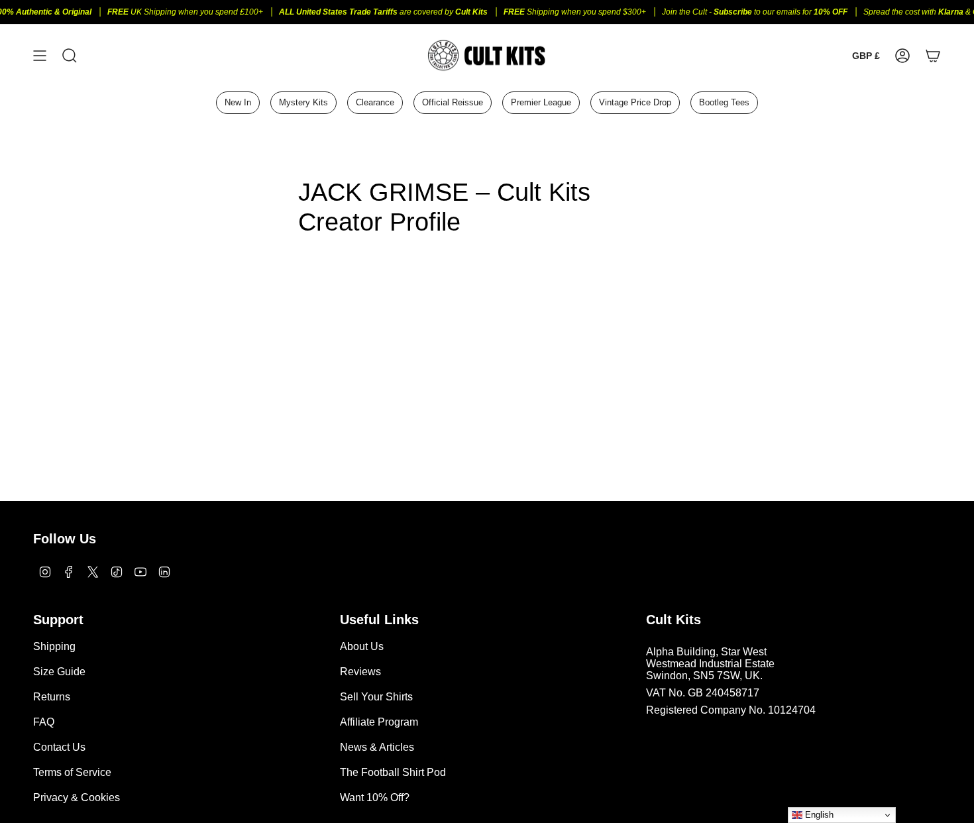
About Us (362, 646)
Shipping (54, 646)
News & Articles (377, 747)
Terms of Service (72, 772)
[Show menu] (40, 55)
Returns (51, 696)
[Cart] (933, 55)
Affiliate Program (379, 722)
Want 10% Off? (374, 797)
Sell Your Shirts (376, 696)
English (818, 815)
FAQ (43, 722)
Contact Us (59, 747)
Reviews (360, 671)
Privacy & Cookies (76, 797)
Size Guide (59, 671)
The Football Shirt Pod (393, 772)
